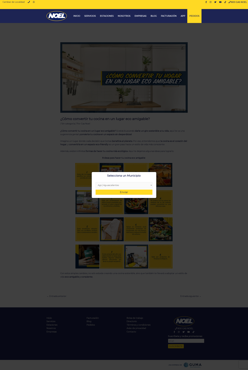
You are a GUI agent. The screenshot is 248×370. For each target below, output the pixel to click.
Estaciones (107, 16)
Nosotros (124, 16)
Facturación (169, 16)
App (183, 16)
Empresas (140, 16)
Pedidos (194, 16)
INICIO (76, 16)
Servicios (90, 16)
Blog (154, 16)
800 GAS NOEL (239, 2)
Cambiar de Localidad (14, 2)
